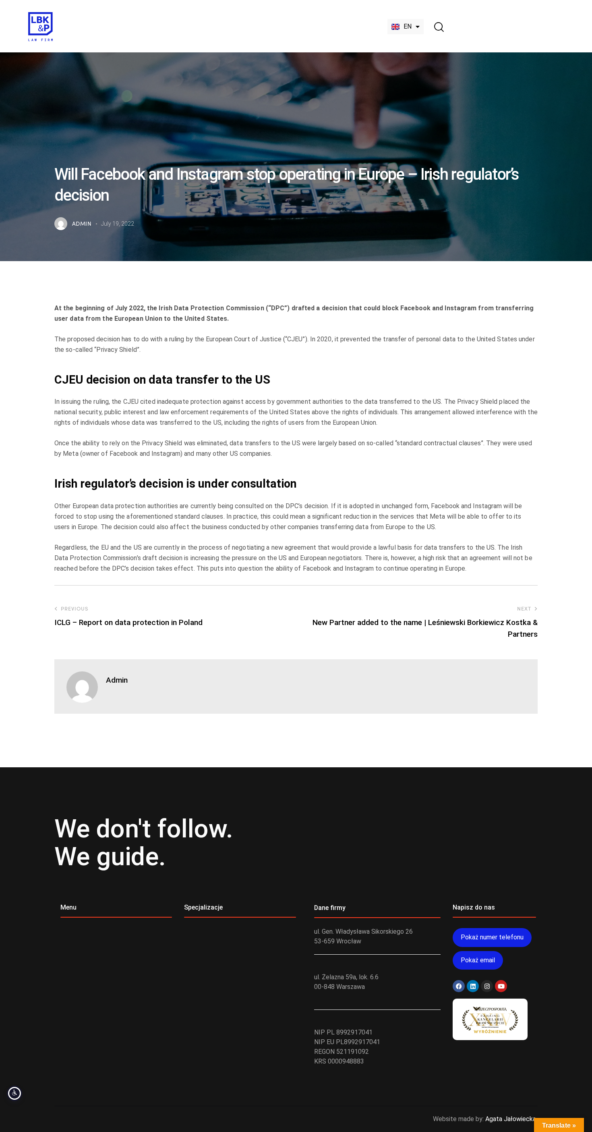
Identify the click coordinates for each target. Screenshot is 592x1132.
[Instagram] (487, 986)
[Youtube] (501, 986)
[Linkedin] (473, 986)
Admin (117, 680)
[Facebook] (459, 986)
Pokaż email (478, 960)
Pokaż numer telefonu (492, 937)
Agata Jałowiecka (510, 1119)
